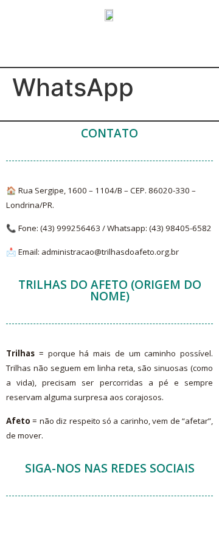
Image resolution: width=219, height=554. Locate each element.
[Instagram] (160, 533)
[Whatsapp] (126, 533)
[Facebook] (59, 533)
